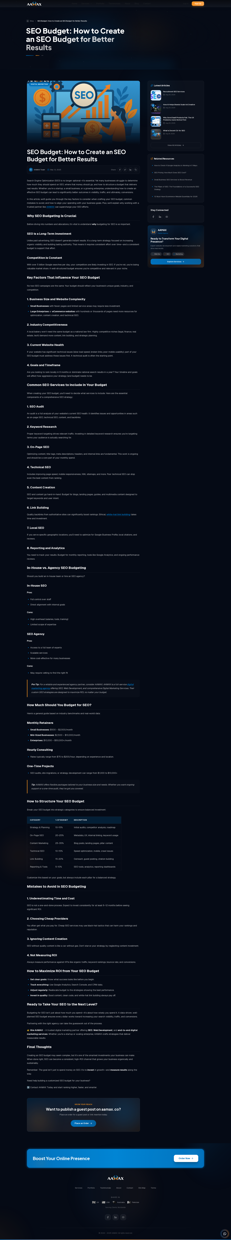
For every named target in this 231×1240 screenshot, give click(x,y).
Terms (153, 1188)
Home (74, 4)
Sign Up (198, 4)
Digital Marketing (39, 84)
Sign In (185, 4)
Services (85, 4)
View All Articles (174, 145)
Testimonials (114, 4)
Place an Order (82, 1123)
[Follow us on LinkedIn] (160, 216)
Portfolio (100, 4)
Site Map (141, 1188)
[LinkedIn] (115, 1217)
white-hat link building (118, 514)
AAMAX (50, 206)
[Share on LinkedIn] (130, 170)
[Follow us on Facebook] (153, 216)
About (127, 4)
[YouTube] (123, 1217)
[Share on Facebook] (120, 170)
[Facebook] (108, 1217)
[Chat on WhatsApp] (224, 1233)
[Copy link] (136, 170)
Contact (147, 4)
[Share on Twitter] (125, 170)
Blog (137, 4)
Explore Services (174, 262)
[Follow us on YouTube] (166, 216)
